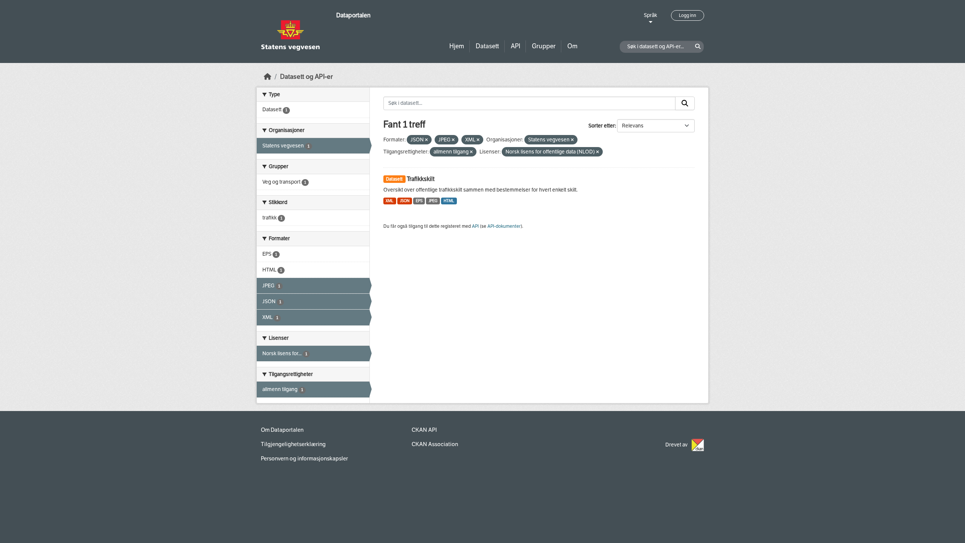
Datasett (487, 46)
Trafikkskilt (421, 179)
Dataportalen (353, 15)
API (515, 46)
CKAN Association (435, 444)
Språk (650, 15)
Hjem (456, 46)
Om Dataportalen (282, 429)
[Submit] (685, 103)
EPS (419, 200)
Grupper (544, 46)
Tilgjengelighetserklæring (293, 444)
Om (572, 46)
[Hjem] (267, 77)
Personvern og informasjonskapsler (304, 458)
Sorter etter (601, 126)
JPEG (433, 200)
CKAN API (424, 429)
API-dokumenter (504, 226)
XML (390, 200)
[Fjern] (426, 140)
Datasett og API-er (306, 77)
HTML (449, 200)
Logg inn (687, 15)
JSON (404, 200)
